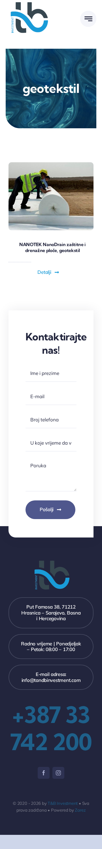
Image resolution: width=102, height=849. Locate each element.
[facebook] (44, 773)
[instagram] (58, 773)
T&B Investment (63, 803)
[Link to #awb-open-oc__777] (88, 19)
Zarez (80, 810)
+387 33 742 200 (51, 728)
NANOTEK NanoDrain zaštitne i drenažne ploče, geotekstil (52, 247)
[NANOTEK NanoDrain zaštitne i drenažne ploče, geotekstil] (51, 165)
